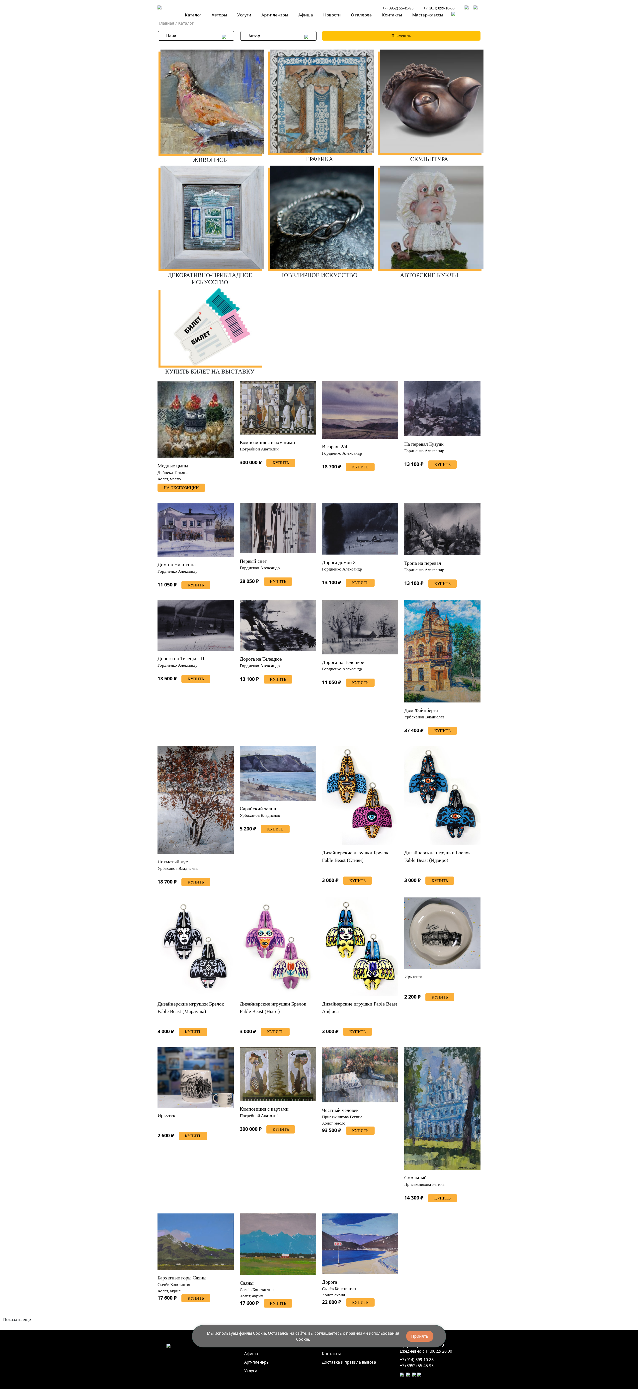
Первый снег (253, 561)
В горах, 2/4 (334, 446)
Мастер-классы (427, 15)
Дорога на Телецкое (261, 659)
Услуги (244, 15)
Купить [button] (281, 463)
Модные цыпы (173, 465)
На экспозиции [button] (181, 488)
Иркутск (413, 976)
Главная (166, 23)
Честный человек (340, 1110)
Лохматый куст (174, 861)
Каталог (193, 15)
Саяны (246, 1283)
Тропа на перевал (422, 563)
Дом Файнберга (421, 710)
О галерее (361, 15)
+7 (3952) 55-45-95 (397, 8)
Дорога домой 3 (339, 562)
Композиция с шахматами (267, 442)
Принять (419, 1336)
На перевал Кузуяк (424, 444)
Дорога (329, 1282)
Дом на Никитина (177, 564)
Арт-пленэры (274, 15)
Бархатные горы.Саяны (182, 1277)
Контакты (392, 15)
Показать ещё (17, 1319)
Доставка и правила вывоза (349, 1362)
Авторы (219, 15)
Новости (332, 15)
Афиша (305, 15)
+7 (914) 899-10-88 (439, 8)
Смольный (415, 1177)
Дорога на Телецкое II (181, 658)
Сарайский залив (258, 808)
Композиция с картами (264, 1109)
